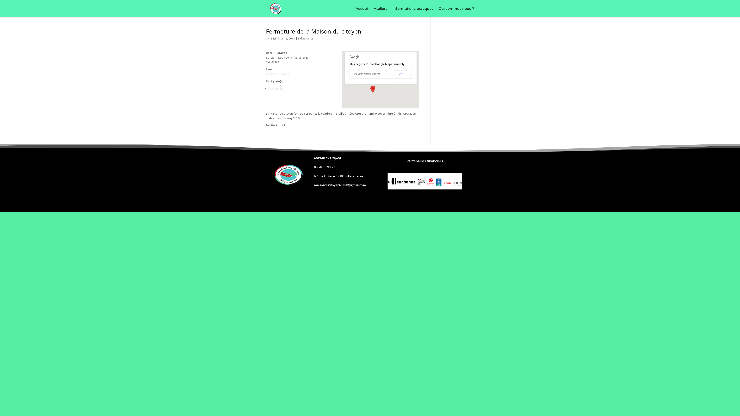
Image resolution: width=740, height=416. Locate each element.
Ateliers (380, 9)
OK (400, 73)
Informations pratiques (413, 9)
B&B (274, 38)
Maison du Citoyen (277, 74)
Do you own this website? (368, 73)
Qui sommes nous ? (456, 9)
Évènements (305, 38)
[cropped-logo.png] (287, 189)
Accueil (362, 9)
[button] (372, 89)
